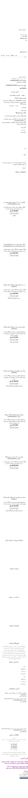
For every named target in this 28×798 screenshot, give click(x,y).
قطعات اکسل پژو (11, 421)
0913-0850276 (14, 747)
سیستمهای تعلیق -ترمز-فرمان (18, 331)
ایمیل (24, 154)
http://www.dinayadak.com (20, 768)
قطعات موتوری (21, 207)
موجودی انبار (23, 102)
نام (25, 148)
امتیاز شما (23, 127)
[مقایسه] (24, 199)
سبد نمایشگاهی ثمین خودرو (9, 100)
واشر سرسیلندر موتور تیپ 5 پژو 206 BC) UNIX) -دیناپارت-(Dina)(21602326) (15, 699)
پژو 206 (16, 249)
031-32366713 (14, 746)
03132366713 (6, 2)
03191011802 (14, 2)
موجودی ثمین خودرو (14, 102)
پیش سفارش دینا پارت (20, 333)
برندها (21, 78)
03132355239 (18, 4)
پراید (17, 207)
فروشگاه (23, 668)
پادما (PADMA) (15, 78)
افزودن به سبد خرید (14, 91)
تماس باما (23, 673)
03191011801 (22, 2)
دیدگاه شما (23, 132)
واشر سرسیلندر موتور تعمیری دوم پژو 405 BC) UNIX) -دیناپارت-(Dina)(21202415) (14, 729)
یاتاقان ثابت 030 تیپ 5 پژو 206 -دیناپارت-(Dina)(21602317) (15, 694)
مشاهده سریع (20, 199)
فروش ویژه (20, 251)
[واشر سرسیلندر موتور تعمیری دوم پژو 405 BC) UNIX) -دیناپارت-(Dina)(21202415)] (14, 715)
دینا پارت (13, 207)
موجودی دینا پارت (9, 208)
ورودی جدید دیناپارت (6, 503)
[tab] (16, 105)
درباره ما (23, 671)
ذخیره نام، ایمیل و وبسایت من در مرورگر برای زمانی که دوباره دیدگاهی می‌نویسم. (14, 163)
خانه (25, 78)
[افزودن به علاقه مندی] (17, 199)
